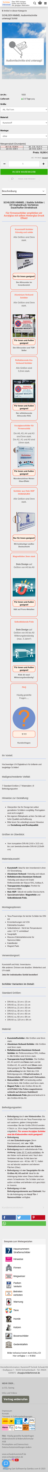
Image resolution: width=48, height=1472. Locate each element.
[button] (9, 1217)
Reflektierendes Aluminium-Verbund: (24, 877)
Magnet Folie (13, 1086)
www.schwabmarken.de (12, 1457)
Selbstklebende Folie (17, 1095)
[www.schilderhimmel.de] (14, 3)
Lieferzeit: (4, 99)
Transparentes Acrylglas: (19, 886)
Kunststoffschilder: (16, 1038)
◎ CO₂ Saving (8, 1388)
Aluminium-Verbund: (17, 874)
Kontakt (5, 1413)
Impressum (7, 1411)
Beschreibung (9, 191)
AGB (4, 1441)
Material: (4, 117)
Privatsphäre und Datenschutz (15, 1444)
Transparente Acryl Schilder (20, 1059)
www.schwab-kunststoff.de (14, 1454)
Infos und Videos (9, 1393)
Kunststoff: (12, 868)
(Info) (33, 99)
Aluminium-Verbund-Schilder (20, 1044)
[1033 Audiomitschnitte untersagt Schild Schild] (24, 50)
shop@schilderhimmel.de (28, 1373)
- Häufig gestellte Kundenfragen (18, 1436)
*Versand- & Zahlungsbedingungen (17, 1416)
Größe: (3, 104)
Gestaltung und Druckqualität (24, 825)
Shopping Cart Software (13, 1468)
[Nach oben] (41, 1468)
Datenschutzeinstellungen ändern (16, 1447)
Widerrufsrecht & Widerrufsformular (17, 1438)
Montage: (4, 130)
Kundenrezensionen (12, 1207)
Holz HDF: (12, 892)
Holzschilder (13, 1080)
